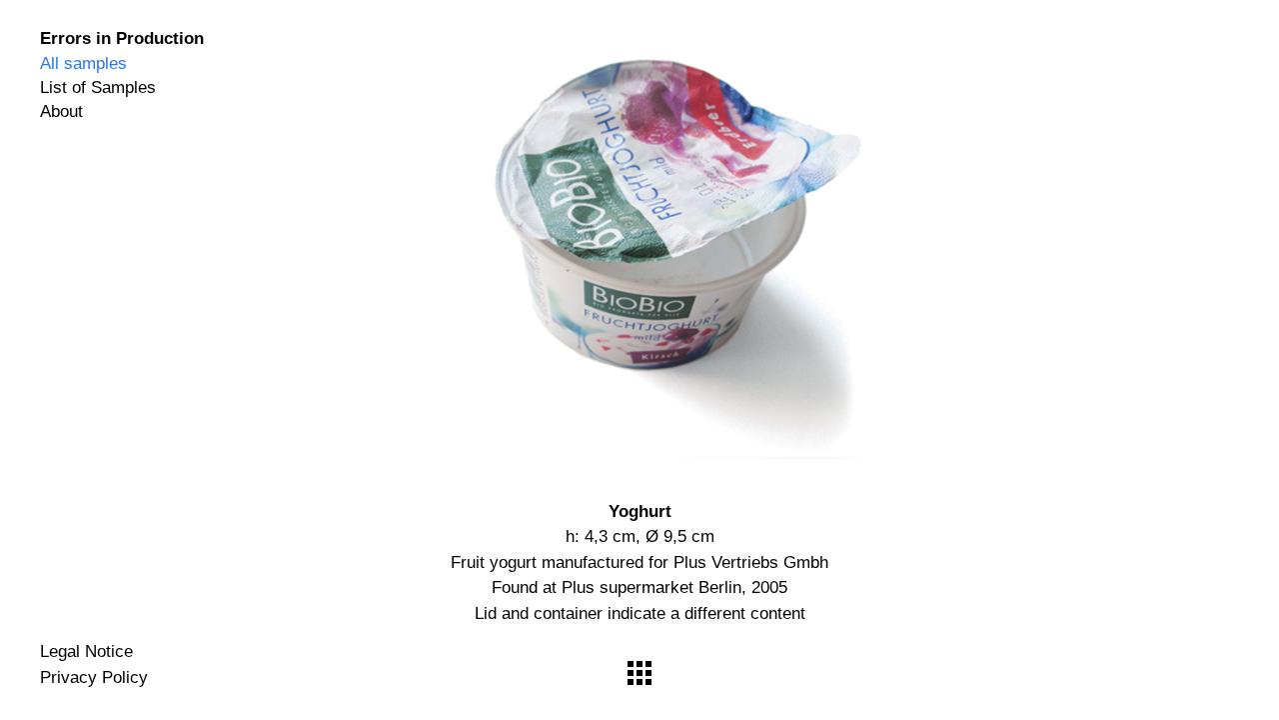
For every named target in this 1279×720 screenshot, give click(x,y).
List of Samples (98, 88)
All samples (83, 64)
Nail (252, 256)
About (61, 112)
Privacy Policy (94, 677)
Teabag (1027, 256)
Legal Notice (86, 651)
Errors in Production (122, 38)
